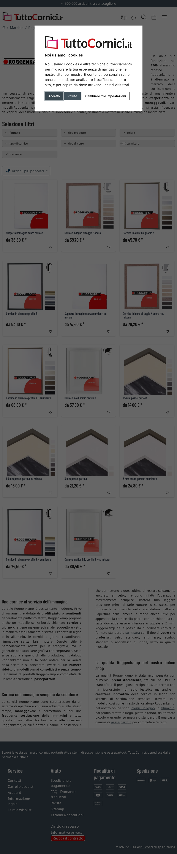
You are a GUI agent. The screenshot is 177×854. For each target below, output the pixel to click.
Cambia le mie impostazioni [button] (105, 96)
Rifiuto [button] (72, 96)
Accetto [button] (54, 96)
